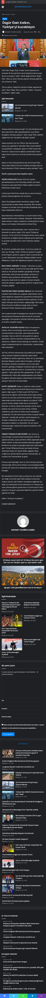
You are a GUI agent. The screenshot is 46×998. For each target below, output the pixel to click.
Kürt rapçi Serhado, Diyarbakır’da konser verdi (10, 630)
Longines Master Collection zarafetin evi (18, 2)
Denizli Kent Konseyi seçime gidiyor (16, 901)
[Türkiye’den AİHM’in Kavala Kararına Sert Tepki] (7, 118)
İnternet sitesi (6, 717)
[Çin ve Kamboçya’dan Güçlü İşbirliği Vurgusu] (8, 879)
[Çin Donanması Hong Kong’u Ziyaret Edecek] (7, 108)
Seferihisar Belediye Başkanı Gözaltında (31, 604)
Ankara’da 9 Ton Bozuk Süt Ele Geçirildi (17, 895)
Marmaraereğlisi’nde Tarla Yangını (32, 641)
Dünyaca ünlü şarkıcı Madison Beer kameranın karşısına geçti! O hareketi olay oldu (29, 753)
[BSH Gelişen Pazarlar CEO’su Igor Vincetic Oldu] (8, 818)
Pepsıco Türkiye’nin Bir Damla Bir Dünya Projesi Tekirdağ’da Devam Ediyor (11, 606)
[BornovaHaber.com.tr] (23, 6)
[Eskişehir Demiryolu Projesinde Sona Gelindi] (8, 776)
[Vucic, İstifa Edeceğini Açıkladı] (12, 644)
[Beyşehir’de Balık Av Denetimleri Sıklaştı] (8, 888)
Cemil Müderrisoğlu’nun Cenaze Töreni (33, 617)
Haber (13, 14)
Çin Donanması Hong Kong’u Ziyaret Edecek (27, 783)
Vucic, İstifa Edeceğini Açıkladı (10, 653)
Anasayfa (7, 14)
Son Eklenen (23, 744)
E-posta (5, 708)
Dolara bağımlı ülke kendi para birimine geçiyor (20, 761)
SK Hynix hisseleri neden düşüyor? (15, 839)
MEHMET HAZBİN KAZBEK (13, 32)
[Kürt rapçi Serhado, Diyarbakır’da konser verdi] (12, 621)
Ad (3, 700)
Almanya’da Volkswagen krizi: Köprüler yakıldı (20, 810)
